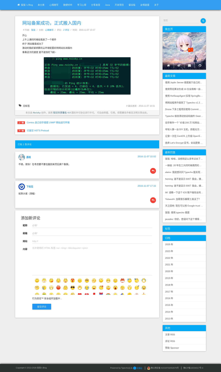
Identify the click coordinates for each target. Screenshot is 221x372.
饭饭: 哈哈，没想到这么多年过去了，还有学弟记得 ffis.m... (185, 158)
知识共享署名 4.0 (62, 112)
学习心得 (81, 5)
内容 (25, 249)
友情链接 (144, 5)
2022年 (169, 258)
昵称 (25, 225)
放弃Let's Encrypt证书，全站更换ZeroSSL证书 (185, 142)
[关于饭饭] (181, 42)
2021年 (169, 264)
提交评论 (41, 306)
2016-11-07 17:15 (147, 186)
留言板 (132, 5)
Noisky (37, 112)
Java (107, 5)
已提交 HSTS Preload (38, 130)
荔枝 (28, 157)
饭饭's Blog (27, 5)
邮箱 (25, 233)
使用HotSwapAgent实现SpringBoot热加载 (185, 96)
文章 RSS (170, 334)
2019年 (169, 278)
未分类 (41, 5)
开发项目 (119, 5)
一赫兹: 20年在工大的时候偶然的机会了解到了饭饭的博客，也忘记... (185, 165)
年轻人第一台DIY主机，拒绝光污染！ (184, 129)
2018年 (169, 285)
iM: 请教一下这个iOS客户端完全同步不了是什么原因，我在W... (185, 192)
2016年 (169, 298)
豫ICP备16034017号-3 (193, 368)
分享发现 (95, 5)
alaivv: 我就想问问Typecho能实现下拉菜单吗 (185, 172)
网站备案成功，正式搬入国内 (51, 23)
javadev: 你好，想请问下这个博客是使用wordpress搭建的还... (185, 219)
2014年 (169, 312)
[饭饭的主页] (168, 65)
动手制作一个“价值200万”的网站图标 (184, 122)
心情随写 (53, 5)
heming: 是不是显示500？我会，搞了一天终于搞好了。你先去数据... (185, 179)
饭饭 (33, 30)
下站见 (29, 186)
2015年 (169, 305)
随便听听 (67, 5)
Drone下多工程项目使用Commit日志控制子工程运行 (185, 109)
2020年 (169, 271)
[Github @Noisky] (200, 65)
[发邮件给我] (189, 65)
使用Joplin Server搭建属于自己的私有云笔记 (185, 82)
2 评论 (66, 30)
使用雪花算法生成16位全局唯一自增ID (185, 89)
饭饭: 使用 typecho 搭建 (177, 212)
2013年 (169, 318)
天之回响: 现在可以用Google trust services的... (185, 205)
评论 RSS (170, 341)
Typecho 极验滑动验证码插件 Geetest (184, 116)
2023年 (169, 251)
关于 (156, 5)
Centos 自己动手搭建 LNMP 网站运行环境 (48, 122)
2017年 (169, 291)
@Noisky (184, 60)
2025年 (169, 244)
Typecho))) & (127, 368)
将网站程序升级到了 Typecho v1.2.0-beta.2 (185, 102)
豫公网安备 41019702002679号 (164, 368)
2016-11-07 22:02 (147, 156)
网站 (25, 241)
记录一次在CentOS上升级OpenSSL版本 (185, 136)
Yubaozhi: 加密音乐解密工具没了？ (183, 199)
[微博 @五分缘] (178, 65)
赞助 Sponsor (172, 348)
